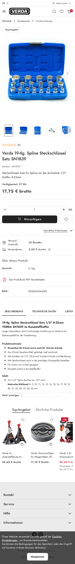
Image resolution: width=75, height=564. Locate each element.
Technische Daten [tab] (44, 311)
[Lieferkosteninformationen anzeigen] (49, 249)
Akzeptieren (37, 556)
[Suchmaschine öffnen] (54, 11)
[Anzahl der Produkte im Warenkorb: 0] (69, 11)
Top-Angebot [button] (21, 409)
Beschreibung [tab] (14, 311)
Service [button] (8, 504)
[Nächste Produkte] (66, 431)
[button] (67, 73)
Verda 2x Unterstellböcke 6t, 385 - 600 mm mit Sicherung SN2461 (12, 454)
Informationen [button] (13, 522)
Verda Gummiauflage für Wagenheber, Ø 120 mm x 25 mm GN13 (42, 454)
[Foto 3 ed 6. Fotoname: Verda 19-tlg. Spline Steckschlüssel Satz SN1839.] (37, 130)
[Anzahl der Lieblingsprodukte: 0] (61, 11)
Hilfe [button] (6, 513)
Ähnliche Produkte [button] (49, 409)
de (3, 3)
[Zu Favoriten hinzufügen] (66, 219)
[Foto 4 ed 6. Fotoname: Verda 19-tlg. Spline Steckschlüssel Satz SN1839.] (51, 130)
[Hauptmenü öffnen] (4, 11)
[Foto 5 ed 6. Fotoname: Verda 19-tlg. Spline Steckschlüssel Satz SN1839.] (66, 130)
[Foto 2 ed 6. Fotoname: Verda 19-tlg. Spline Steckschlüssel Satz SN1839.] (23, 130)
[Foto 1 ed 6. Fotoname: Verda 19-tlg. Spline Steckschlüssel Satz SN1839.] (8, 130)
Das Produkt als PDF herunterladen (27, 279)
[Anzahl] (5, 209)
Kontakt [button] (8, 495)
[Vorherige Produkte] (9, 431)
